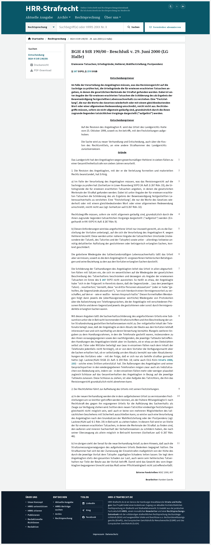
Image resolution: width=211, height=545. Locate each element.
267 (75, 71)
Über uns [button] (111, 17)
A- (177, 6)
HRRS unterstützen (37, 506)
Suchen (32, 49)
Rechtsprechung (87, 17)
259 (89, 71)
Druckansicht (41, 65)
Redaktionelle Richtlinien (35, 521)
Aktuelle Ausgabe (39, 17)
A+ (183, 6)
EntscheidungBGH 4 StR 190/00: (38, 56)
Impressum (98, 534)
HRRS (124, 511)
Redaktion (33, 527)
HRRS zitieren (35, 510)
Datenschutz (112, 534)
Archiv (58, 514)
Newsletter (151, 511)
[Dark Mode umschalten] (170, 6)
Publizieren (34, 515)
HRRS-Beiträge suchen (63, 508)
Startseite (37, 38)
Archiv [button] (62, 17)
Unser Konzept (35, 502)
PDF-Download (42, 70)
